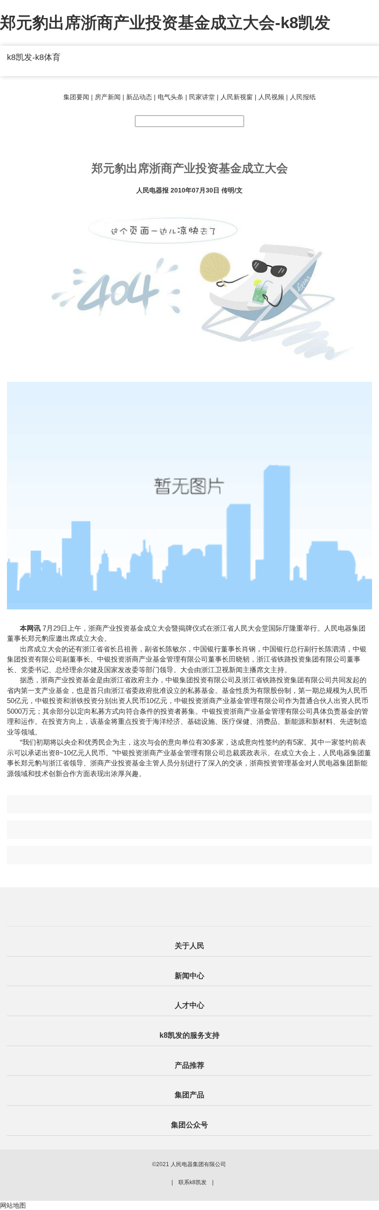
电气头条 (170, 97)
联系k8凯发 (192, 1182)
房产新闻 (108, 97)
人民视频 (271, 97)
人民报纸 (303, 97)
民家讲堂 (202, 97)
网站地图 (13, 1205)
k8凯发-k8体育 (34, 57)
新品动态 (139, 97)
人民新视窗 (236, 97)
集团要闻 (76, 97)
